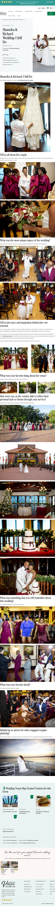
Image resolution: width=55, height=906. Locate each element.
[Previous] (2, 358)
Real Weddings (9, 19)
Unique (4, 809)
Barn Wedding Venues (4, 870)
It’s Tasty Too (14, 843)
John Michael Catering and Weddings (10, 62)
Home (3, 19)
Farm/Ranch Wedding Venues (13, 871)
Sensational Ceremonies (33, 840)
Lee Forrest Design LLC (11, 840)
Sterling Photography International (10, 60)
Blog (5, 19)
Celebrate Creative (49, 903)
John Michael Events (7, 336)
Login (39, 8)
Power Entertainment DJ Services (27, 843)
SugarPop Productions (7, 64)
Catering (38, 809)
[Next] (52, 358)
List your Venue (49, 2)
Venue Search (51, 13)
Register (43, 8)
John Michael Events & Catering (25, 80)
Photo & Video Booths (8, 829)
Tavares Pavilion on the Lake (8, 58)
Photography (22, 809)
